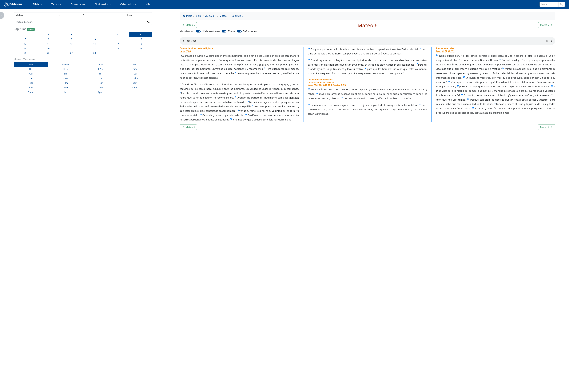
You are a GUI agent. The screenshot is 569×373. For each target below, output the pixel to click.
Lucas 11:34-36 (314, 85)
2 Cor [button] (135, 69)
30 (552, 86)
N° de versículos (211, 31)
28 (449, 81)
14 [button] (48, 43)
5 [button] (117, 34)
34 (473, 108)
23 (420, 104)
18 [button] (141, 43)
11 (201, 114)
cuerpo (332, 105)
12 (246, 114)
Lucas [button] (100, 64)
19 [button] (25, 48)
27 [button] (71, 52)
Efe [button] (65, 73)
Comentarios (78, 4)
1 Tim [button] (100, 78)
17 (417, 64)
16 (309, 59)
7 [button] (25, 39)
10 (238, 110)
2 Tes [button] (65, 78)
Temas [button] (55, 4)
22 (309, 104)
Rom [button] (65, 69)
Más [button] (148, 4)
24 (437, 55)
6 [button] (140, 34)
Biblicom (15, 4)
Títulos (231, 31)
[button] (188, 25)
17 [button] (117, 43)
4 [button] (94, 34)
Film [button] (66, 82)
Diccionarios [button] (102, 4)
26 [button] (48, 52)
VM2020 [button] (209, 16)
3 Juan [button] (31, 92)
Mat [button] (31, 64)
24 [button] (141, 48)
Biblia (198, 16)
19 (309, 89)
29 (458, 86)
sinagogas (263, 64)
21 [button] (71, 48)
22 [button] (94, 48)
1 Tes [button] (30, 78)
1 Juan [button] (100, 87)
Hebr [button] (100, 82)
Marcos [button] (65, 64)
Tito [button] (31, 82)
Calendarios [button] (127, 4)
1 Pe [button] (31, 87)
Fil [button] (100, 73)
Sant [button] (135, 82)
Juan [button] (135, 64)
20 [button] (48, 48)
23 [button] (117, 48)
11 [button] (117, 39)
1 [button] (25, 34)
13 (231, 119)
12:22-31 (451, 51)
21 (342, 97)
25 (500, 59)
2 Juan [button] (135, 87)
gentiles (293, 97)
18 (365, 68)
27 (464, 77)
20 (317, 93)
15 (420, 48)
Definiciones (250, 31)
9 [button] (71, 39)
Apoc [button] (100, 92)
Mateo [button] (223, 16)
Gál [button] (31, 73)
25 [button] (25, 52)
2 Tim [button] (135, 78)
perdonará (385, 49)
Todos (30, 29)
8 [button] (48, 39)
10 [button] (94, 39)
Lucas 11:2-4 (185, 51)
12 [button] (141, 39)
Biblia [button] (36, 4)
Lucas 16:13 (441, 51)
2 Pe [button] (66, 87)
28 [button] (94, 52)
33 (494, 103)
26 (503, 68)
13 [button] (25, 43)
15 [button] (71, 43)
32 (468, 99)
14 (309, 48)
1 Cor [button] (100, 69)
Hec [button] (31, 69)
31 (462, 94)
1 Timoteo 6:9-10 (338, 85)
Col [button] (135, 73)
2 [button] (48, 34)
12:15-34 (326, 85)
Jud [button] (65, 92)
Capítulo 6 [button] (237, 16)
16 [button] (94, 43)
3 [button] (71, 34)
